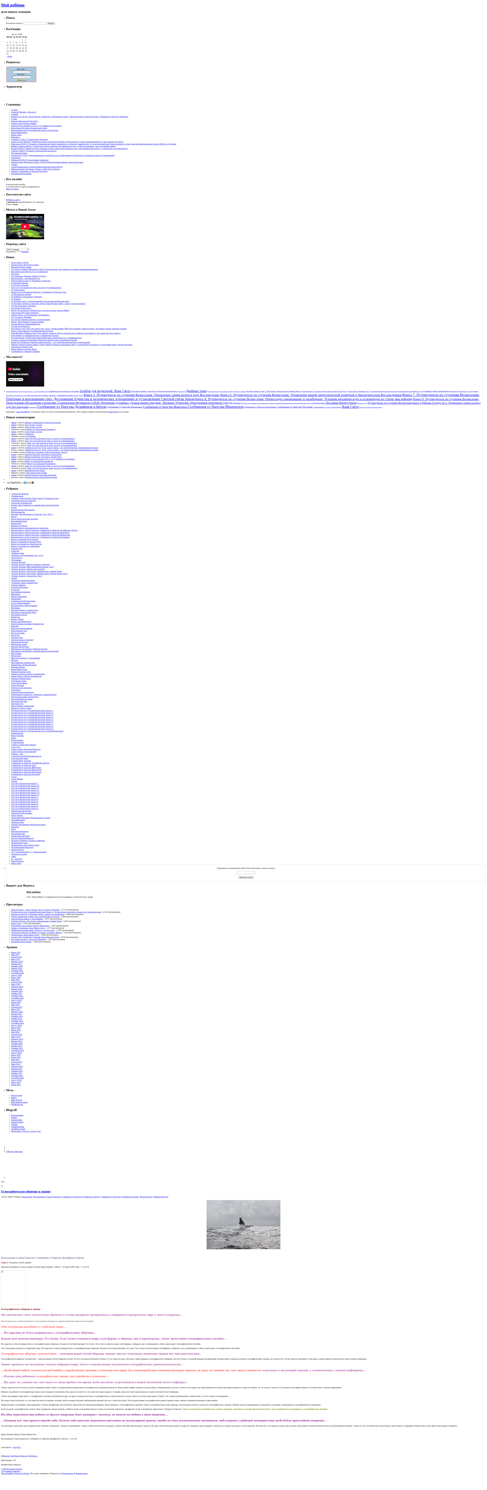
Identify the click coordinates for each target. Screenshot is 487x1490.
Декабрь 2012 (17, 1071)
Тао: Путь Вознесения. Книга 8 (24, 806)
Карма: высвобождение (21, 621)
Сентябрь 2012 (17, 1078)
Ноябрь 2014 (16, 1019)
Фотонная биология (19, 831)
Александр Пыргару (20, 494)
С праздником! (17, 742)
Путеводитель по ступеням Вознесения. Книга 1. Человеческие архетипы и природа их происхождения (56, 912)
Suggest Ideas (16, 1120)
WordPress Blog (17, 1127)
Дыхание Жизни (18, 585)
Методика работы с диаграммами (25, 658)
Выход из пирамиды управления (25, 546)
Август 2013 (16, 1053)
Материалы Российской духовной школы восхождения (35, 651)
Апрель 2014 (16, 1035)
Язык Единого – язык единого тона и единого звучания (35, 910)
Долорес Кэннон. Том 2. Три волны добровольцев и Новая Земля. (273, 391)
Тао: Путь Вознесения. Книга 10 (25, 786)
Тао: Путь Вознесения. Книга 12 (25, 790)
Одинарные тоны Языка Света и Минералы (30, 926)
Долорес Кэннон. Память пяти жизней (28, 569)
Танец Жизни (17, 779)
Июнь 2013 (16, 1057)
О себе (14, 119)
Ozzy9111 (17, 1447)
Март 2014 (15, 1037)
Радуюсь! (15, 274)
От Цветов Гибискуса (20, 326)
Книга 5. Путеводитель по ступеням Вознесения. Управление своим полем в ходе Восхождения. (152, 395)
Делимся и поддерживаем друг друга (27, 555)
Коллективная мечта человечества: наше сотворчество (34, 130)
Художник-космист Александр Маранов (28, 939)
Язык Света (350, 407)
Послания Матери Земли (341, 402)
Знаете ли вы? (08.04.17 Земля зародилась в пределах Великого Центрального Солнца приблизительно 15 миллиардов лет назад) (67, 142)
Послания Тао (17, 704)
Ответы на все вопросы (21, 688)
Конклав (15, 626)
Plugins (14, 1118)
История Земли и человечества (24, 610)
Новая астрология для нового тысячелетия (43, 454)
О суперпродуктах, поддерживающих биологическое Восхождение (40, 301)
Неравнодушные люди (21, 672)
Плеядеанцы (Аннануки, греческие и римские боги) (33, 694)
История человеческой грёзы (23, 612)
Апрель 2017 (16, 957)
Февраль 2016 (17, 987)
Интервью (15, 608)
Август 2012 (16, 1080)
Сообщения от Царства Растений (294, 407)
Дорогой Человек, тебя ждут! (23, 112)
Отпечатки (16, 690)
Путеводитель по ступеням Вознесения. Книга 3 (32, 715)
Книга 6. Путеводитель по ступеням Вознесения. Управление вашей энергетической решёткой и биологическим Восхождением (311, 395)
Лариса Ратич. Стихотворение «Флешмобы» (30, 315)
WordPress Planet (18, 1129)
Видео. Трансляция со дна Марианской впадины (32, 331)
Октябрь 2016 (17, 971)
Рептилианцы (17, 740)
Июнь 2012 (16, 1085)
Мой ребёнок (13, 5)
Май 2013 (15, 1060)
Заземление (16, 599)
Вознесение (181, 391)
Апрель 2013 (16, 1062)
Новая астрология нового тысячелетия (28, 674)
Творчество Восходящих (21, 813)
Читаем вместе (17, 850)
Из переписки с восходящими (467, 391)
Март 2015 (15, 1009)
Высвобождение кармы (21, 174)
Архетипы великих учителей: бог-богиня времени (151, 391)
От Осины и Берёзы (19, 285)
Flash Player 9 (114, 412)
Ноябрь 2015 (16, 993)
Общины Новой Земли (21, 679)
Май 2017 (15, 955)
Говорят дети (16, 548)
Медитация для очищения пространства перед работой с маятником (261, 403)
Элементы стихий (19, 854)
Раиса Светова (17, 736)
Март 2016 (15, 984)
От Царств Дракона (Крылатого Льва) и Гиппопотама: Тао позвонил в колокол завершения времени (54, 269)
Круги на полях (18, 633)
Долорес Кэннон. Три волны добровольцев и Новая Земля (36, 921)
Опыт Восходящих (318, 403)
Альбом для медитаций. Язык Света (105, 391)
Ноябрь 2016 (16, 968)
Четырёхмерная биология (22, 847)
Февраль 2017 (17, 962)
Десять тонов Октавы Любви (23, 123)
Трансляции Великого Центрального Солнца (30, 818)
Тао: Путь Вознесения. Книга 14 (25, 793)
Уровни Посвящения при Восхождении (28, 825)
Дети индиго (16, 558)
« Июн (9, 56)
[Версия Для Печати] (10, 1456)
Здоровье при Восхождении (23, 601)
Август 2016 (16, 975)
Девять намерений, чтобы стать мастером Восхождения (35, 917)
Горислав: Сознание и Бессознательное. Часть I (47, 452)
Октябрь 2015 (17, 996)
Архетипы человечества (21, 503)
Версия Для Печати (28, 1456)
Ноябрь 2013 (16, 1046)
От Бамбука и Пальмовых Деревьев (26, 297)
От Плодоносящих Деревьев (23, 306)
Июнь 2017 (16, 952)
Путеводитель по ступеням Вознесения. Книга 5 (32, 720)
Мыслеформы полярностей (291, 403)
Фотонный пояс (18, 834)
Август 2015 (16, 1000)
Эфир (13, 856)
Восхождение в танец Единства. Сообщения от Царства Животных (40, 533)
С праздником (318, 407)
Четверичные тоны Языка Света (25, 845)
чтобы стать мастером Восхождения (370, 407)
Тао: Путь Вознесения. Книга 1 (24, 783)
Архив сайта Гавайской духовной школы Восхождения (35, 505)
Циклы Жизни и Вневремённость (25, 324)
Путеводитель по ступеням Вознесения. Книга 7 (32, 724)
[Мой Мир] (32, 482)
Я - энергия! (328, 407)
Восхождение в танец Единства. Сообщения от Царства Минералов (40, 535)
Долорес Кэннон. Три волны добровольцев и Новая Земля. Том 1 (324, 391)
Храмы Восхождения (20, 836)
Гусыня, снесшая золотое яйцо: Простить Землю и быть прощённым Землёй (44, 340)
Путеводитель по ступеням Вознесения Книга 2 (394, 402)
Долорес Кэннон (18, 562)
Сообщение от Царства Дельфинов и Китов (71, 407)
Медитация (235, 403)
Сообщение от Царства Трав (23, 765)
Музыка (14, 660)
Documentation (17, 1115)
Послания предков (19, 701)
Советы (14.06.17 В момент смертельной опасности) (34, 151)
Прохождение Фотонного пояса (25, 265)
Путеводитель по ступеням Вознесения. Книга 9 (32, 729)
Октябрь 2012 (17, 1076)
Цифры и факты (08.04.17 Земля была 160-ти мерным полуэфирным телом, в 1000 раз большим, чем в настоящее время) (63, 146)
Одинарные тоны (18, 681)
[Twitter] (27, 482)
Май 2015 (15, 1005)
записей (16, 1100)
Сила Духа (15, 747)
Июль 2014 (16, 1028)
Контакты (15, 137)
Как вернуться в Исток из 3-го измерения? (29, 272)
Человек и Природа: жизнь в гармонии (28, 840)
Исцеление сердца (19, 615)
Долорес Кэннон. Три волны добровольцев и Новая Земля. (36, 571)
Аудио (14, 507)
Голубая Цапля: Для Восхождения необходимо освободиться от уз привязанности (46, 338)
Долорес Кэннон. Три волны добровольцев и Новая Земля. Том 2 (39, 574)
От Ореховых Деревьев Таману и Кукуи (28, 276)
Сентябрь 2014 (17, 1023)
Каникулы (15, 617)
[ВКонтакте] (24, 482)
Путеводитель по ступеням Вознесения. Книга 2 (32, 713)
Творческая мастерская (21, 811)
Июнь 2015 (16, 1003)
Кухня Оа (15, 635)
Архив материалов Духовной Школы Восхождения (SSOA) (37, 167)
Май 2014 (15, 1032)
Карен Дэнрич (78, 395)
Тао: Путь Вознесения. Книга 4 (24, 799)
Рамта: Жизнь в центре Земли (24, 349)
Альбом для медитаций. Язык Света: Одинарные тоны (35, 498)
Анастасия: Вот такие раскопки (24, 313)
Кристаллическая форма (21, 628)
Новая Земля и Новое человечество (26, 676)
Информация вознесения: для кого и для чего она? (33, 930)
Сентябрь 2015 (17, 998)
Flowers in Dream (22, 1473)
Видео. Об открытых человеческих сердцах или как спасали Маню (40, 310)
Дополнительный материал (23, 580)
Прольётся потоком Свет (22, 347)
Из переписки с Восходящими (24, 606)
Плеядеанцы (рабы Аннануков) (24, 697)
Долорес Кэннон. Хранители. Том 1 (358, 391)
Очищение (15, 158)
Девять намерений (212, 391)
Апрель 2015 (16, 1007)
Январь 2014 (16, 1041)
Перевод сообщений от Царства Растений (29, 171)
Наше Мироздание (19, 133)
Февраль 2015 (17, 1012)
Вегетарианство (18, 512)
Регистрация (16, 1095)
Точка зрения (17, 815)
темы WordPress (23, 412)
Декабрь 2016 (17, 966)
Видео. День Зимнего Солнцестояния (27, 322)
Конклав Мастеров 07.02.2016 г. (25, 121)
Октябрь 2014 (17, 1021)
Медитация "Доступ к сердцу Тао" (26, 1131)
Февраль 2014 (17, 1039)
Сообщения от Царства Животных (165, 406)
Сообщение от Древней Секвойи (25, 351)
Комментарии (82, 1473)
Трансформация (18, 820)
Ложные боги (17, 637)
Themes (14, 1124)
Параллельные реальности (22, 692)
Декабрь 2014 (17, 1016)
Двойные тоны (196, 391)
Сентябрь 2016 (17, 973)
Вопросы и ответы (19, 526)
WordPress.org (17, 1104)
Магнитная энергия (19, 642)
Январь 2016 (16, 989)
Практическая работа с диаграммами (27, 919)
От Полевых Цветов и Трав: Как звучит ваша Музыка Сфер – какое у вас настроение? (48, 304)
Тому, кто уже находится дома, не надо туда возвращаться (36, 288)
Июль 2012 (16, 1082)
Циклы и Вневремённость (22, 838)
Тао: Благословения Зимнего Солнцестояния (30, 319)
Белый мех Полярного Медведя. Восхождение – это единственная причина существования (50, 342)
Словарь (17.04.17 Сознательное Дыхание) (29, 139)
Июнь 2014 (16, 1030)
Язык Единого (336, 407)
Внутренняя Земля (19, 521)
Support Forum (17, 1122)
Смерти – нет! (17, 754)
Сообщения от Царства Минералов (215, 407)
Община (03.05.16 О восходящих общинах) (29, 160)
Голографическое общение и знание (26, 1191)
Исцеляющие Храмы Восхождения (16, 395)
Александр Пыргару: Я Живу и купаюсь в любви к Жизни (36, 932)
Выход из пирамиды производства (26, 542)
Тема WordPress (7, 1473)
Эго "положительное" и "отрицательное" (29, 852)
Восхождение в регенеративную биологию (29, 528)
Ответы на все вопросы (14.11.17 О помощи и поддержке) (36, 126)
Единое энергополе (19, 587)
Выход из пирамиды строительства (26, 544)
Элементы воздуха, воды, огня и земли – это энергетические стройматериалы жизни (61, 448)
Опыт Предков (17, 685)
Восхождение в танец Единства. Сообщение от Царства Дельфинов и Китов (44, 530)
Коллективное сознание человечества (27, 624)
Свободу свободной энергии (23, 745)
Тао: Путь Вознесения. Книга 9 (24, 809)
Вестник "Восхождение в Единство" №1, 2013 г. (32, 514)
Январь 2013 (16, 1069)
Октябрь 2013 (17, 1048)
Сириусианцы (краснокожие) (24, 752)
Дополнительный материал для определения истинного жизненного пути (396, 391)
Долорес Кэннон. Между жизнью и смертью (232, 391)
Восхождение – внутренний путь (25, 278)
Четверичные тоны (19, 843)
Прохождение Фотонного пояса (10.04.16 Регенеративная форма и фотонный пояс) (47, 162)
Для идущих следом (19, 262)
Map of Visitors (12, 189)
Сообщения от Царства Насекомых (260, 407)
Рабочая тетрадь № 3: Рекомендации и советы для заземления (37, 914)
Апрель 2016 (16, 982)
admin (13, 423)
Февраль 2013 (17, 1066)
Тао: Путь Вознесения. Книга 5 (24, 802)
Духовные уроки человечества (436, 391)
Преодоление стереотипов (22, 706)
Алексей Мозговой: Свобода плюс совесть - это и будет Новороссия (27, 391)
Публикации (67, 1473)
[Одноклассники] (30, 482)
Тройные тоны (17, 822)
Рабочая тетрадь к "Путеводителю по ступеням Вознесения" (37, 731)
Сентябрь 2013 (17, 1050)
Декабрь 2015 (17, 991)
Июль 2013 (16, 1055)
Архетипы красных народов (23, 501)
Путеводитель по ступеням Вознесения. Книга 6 (32, 722)
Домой (14, 578)
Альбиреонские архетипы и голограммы (63, 391)
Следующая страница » (11, 1471)
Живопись (15, 594)
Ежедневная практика (20, 592)
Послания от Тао (362, 403)
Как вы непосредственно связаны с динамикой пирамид (51, 395)
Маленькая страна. (19, 644)
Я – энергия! (16, 859)
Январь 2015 (16, 1014)
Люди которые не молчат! (22, 640)
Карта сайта (16, 135)
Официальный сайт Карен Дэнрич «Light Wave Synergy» (35, 169)
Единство (453, 391)
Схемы (14, 164)
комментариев (19, 1102)
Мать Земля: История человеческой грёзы (29, 128)
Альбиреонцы (17, 496)
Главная (14, 114)
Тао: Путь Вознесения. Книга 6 (24, 804)
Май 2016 (15, 980)
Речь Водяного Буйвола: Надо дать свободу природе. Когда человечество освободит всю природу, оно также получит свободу (66, 333)
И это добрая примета (20, 603)
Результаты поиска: (14, 23)
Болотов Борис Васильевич (23, 510)
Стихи (14, 777)
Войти (14, 1098)
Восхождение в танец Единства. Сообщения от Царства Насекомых (40, 537)
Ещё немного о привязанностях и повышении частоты (35, 335)
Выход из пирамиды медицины (24, 539)
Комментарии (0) (161, 1197)
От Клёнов (16, 299)
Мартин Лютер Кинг (20, 647)
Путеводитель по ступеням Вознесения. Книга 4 (32, 717)
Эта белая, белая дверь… (22, 308)
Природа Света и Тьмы (21, 708)
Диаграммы (16, 560)
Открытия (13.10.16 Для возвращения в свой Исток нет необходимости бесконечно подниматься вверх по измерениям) (63, 155)
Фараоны (15, 827)
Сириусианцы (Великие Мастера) (25, 749)
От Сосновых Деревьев (21, 317)
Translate (25, 252)
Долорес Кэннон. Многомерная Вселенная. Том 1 (32, 567)
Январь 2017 (16, 964)
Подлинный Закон (19, 153)
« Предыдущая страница (11, 1469)
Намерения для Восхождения (23, 665)
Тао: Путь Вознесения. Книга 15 (25, 795)
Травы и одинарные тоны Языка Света (28, 928)
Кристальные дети (19, 631)
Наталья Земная (18, 667)
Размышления (33, 407)
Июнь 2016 (16, 977)
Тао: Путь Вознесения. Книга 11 (25, 788)
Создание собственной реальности (26, 756)
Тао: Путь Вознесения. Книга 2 (24, 797)
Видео (175, 391)
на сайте (13, 200)
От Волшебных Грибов (21, 294)
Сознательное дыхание (21, 761)
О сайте (14, 110)
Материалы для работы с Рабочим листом (29, 649)
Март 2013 (15, 1064)
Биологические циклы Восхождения (40, 475)
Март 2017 (15, 959)
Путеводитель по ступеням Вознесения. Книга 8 (32, 726)
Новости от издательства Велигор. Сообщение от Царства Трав (38, 292)
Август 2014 (16, 1025)
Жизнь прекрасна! (19, 596)
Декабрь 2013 (17, 1044)
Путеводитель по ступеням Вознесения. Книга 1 (32, 710)
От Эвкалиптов (18, 290)
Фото (13, 829)
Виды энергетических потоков (24, 519)
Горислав (15, 551)
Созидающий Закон (19, 758)
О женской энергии (19, 283)
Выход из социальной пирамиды (41, 429)
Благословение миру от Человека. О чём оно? (31, 281)
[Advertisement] (18, 1165)
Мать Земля (16, 653)
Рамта (13, 738)
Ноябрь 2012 (16, 1073)
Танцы (14, 781)
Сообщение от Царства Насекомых (124, 407)
